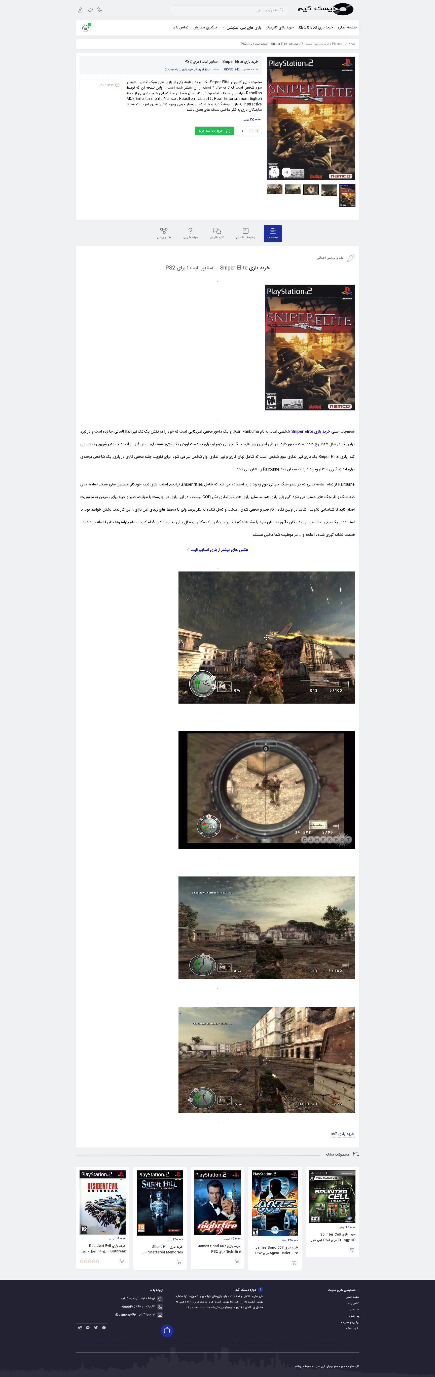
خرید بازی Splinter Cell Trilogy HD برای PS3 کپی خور (333, 1237)
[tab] (273, 233)
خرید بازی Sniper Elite (310, 432)
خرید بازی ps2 (342, 1134)
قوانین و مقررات (350, 1322)
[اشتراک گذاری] (286, 172)
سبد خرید (354, 1310)
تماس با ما (353, 1303)
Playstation (340, 44)
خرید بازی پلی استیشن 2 (315, 44)
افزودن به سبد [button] (351, 1250)
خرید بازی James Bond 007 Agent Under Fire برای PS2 (276, 1250)
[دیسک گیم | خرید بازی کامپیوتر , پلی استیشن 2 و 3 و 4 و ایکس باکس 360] (325, 10)
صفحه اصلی (352, 1297)
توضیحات (273, 238)
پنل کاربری (353, 1316)
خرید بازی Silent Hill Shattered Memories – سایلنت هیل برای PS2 (164, 1252)
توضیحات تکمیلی (246, 238)
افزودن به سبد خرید (211, 130)
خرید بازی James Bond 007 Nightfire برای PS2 (219, 1248)
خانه (353, 44)
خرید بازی (259, 268)
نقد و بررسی (164, 238)
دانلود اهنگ (352, 1328)
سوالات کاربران (190, 238)
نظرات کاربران (217, 238)
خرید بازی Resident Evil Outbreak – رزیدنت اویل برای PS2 (104, 1251)
